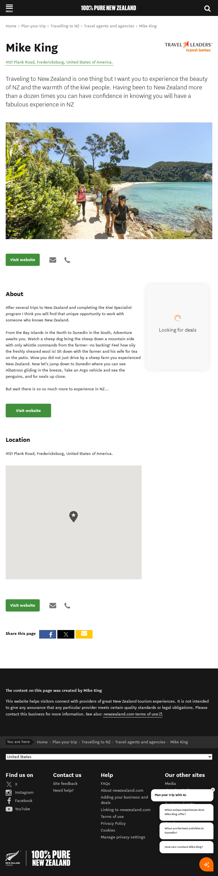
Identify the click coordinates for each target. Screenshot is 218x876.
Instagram (23, 792)
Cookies (108, 830)
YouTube (22, 809)
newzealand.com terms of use (133, 714)
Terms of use (112, 816)
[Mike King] (188, 46)
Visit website (22, 259)
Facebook (23, 800)
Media (170, 783)
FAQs (105, 783)
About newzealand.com (122, 790)
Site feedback (65, 783)
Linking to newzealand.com (125, 809)
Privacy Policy (113, 823)
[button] (9, 8)
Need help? (63, 790)
